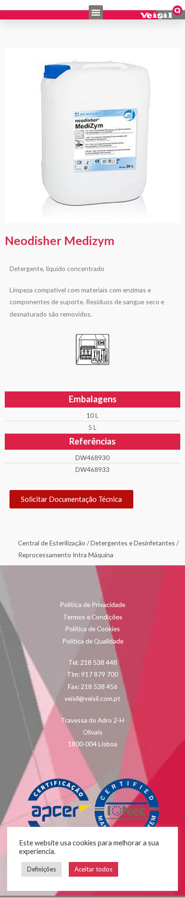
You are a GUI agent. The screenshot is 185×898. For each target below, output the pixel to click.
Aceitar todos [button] (93, 869)
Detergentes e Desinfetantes (133, 543)
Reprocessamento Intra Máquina (65, 555)
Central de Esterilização (51, 543)
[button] (96, 12)
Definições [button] (41, 869)
